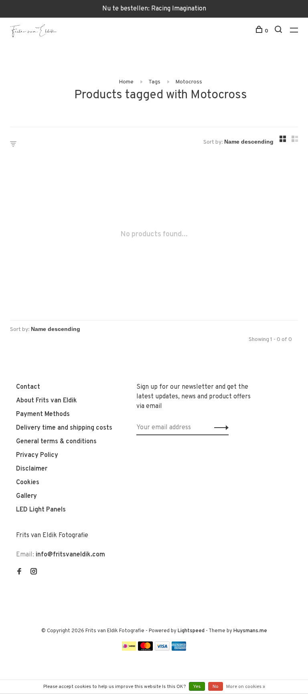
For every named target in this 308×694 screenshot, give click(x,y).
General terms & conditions (56, 442)
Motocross (188, 82)
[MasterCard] (145, 649)
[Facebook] (19, 572)
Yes (197, 687)
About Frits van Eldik (46, 401)
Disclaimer (31, 469)
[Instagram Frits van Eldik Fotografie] (33, 572)
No (216, 687)
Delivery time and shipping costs (64, 428)
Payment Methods (43, 414)
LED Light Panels (41, 510)
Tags (154, 82)
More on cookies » (245, 687)
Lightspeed (191, 631)
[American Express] (179, 649)
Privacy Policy (37, 455)
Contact (28, 387)
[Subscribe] (219, 427)
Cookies (27, 483)
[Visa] (162, 649)
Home (126, 82)
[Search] (279, 31)
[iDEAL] (129, 649)
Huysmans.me (250, 631)
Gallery (26, 496)
